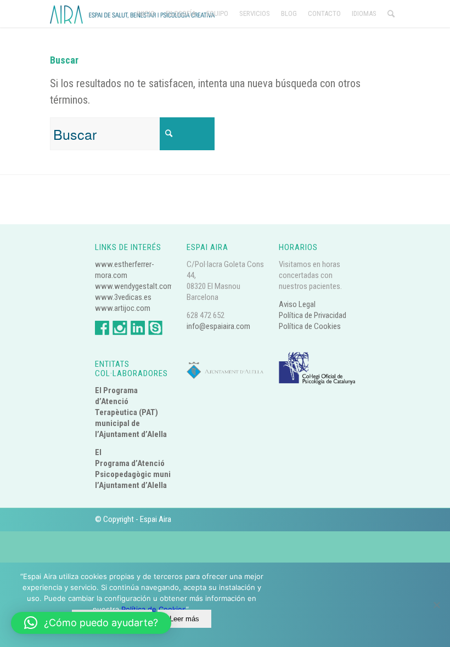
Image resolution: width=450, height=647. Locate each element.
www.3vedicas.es (123, 297)
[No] (436, 604)
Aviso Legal (297, 304)
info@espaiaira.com (218, 326)
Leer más (184, 619)
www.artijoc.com (122, 308)
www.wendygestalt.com (134, 286)
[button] (91, 623)
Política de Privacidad (312, 315)
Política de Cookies (310, 326)
